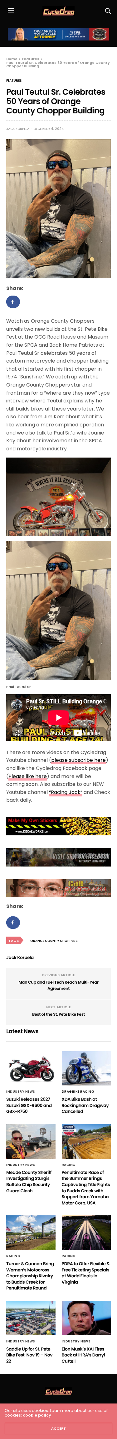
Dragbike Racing (78, 1091)
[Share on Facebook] (13, 302)
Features (14, 80)
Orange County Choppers (54, 940)
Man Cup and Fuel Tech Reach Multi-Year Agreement (58, 985)
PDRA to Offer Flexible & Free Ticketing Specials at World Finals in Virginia (86, 1273)
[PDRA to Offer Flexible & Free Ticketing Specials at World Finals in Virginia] (86, 1232)
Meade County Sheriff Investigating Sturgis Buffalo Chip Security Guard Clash (28, 1181)
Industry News (20, 1091)
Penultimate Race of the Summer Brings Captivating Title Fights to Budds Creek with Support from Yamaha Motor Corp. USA (86, 1187)
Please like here (27, 776)
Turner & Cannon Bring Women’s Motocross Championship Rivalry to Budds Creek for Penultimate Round (30, 1276)
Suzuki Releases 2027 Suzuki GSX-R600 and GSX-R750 (29, 1105)
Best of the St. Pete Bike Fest (58, 1014)
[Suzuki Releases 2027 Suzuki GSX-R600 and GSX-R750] (31, 1068)
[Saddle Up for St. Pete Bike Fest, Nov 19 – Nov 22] (31, 1318)
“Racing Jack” (65, 792)
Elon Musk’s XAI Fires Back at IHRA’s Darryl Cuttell (83, 1355)
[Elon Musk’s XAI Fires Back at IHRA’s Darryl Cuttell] (86, 1318)
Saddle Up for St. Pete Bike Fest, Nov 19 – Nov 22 (29, 1355)
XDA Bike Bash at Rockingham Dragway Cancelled (85, 1105)
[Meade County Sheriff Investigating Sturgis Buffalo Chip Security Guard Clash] (31, 1141)
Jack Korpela (17, 128)
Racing (69, 1164)
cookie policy (37, 1415)
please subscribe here (78, 760)
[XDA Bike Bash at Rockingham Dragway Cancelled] (86, 1068)
